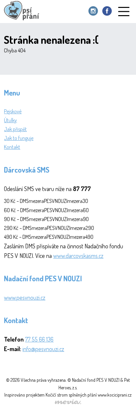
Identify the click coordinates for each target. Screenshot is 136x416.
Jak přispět (15, 129)
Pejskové (12, 111)
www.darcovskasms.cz (78, 255)
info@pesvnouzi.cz (43, 348)
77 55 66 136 (39, 339)
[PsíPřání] (23, 11)
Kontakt (12, 147)
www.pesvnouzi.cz (24, 297)
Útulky (10, 120)
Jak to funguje (18, 138)
